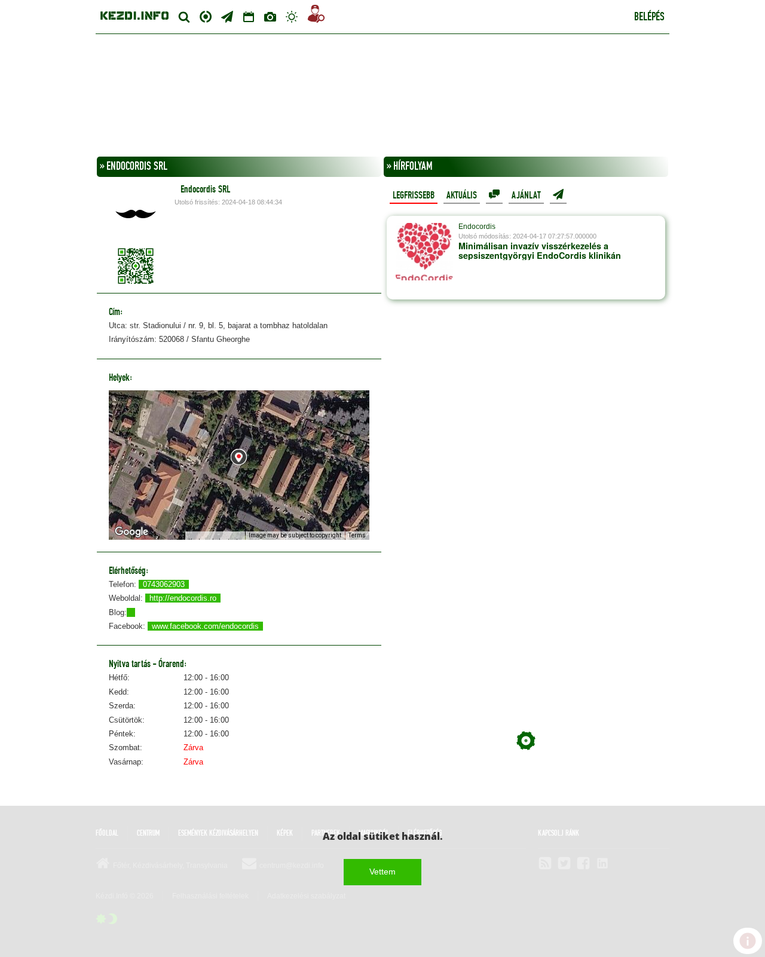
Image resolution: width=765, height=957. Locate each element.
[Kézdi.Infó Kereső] (184, 16)
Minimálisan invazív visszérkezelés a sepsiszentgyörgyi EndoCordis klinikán (539, 250)
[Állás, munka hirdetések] (316, 16)
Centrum (205, 15)
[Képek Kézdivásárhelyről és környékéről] (270, 16)
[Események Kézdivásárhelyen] (248, 16)
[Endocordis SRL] (136, 214)
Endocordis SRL (205, 189)
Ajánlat (526, 195)
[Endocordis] (424, 257)
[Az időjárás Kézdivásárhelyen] (291, 16)
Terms (357, 535)
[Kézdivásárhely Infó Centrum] (134, 14)
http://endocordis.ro (182, 598)
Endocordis (476, 226)
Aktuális (461, 195)
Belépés (649, 17)
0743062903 (164, 584)
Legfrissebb (413, 195)
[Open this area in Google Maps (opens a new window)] (131, 532)
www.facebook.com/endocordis (205, 626)
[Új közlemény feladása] (227, 16)
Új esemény (558, 195)
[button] (239, 457)
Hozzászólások (494, 195)
